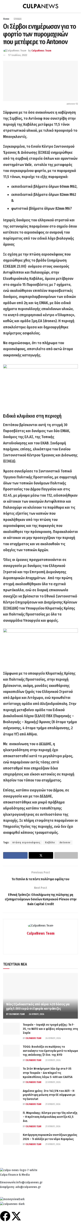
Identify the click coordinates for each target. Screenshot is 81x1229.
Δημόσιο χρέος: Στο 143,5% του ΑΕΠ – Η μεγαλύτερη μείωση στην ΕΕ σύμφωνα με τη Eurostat (49, 1095)
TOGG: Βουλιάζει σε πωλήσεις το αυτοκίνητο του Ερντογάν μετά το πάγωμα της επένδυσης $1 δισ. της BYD (50, 1051)
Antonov (65, 842)
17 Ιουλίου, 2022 (17, 55)
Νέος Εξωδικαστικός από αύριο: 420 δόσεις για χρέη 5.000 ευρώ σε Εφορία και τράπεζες (38, 1006)
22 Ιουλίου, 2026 (53, 1082)
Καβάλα (50, 842)
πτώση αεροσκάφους (26, 842)
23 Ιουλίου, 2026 (53, 1060)
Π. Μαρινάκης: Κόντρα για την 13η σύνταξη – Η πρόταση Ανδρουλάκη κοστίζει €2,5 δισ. (50, 1117)
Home (6, 18)
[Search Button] (76, 6)
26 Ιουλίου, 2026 (36, 1014)
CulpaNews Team (41, 50)
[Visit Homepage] (40, 6)
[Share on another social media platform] (66, 855)
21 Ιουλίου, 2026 (52, 1104)
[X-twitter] (16, 1216)
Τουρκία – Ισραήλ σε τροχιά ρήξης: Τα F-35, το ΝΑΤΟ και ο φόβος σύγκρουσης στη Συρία (50, 1029)
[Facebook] (5, 1216)
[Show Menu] (5, 6)
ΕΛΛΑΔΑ (17, 18)
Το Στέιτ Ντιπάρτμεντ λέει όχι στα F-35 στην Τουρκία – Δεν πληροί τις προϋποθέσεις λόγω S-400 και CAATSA (47, 1073)
